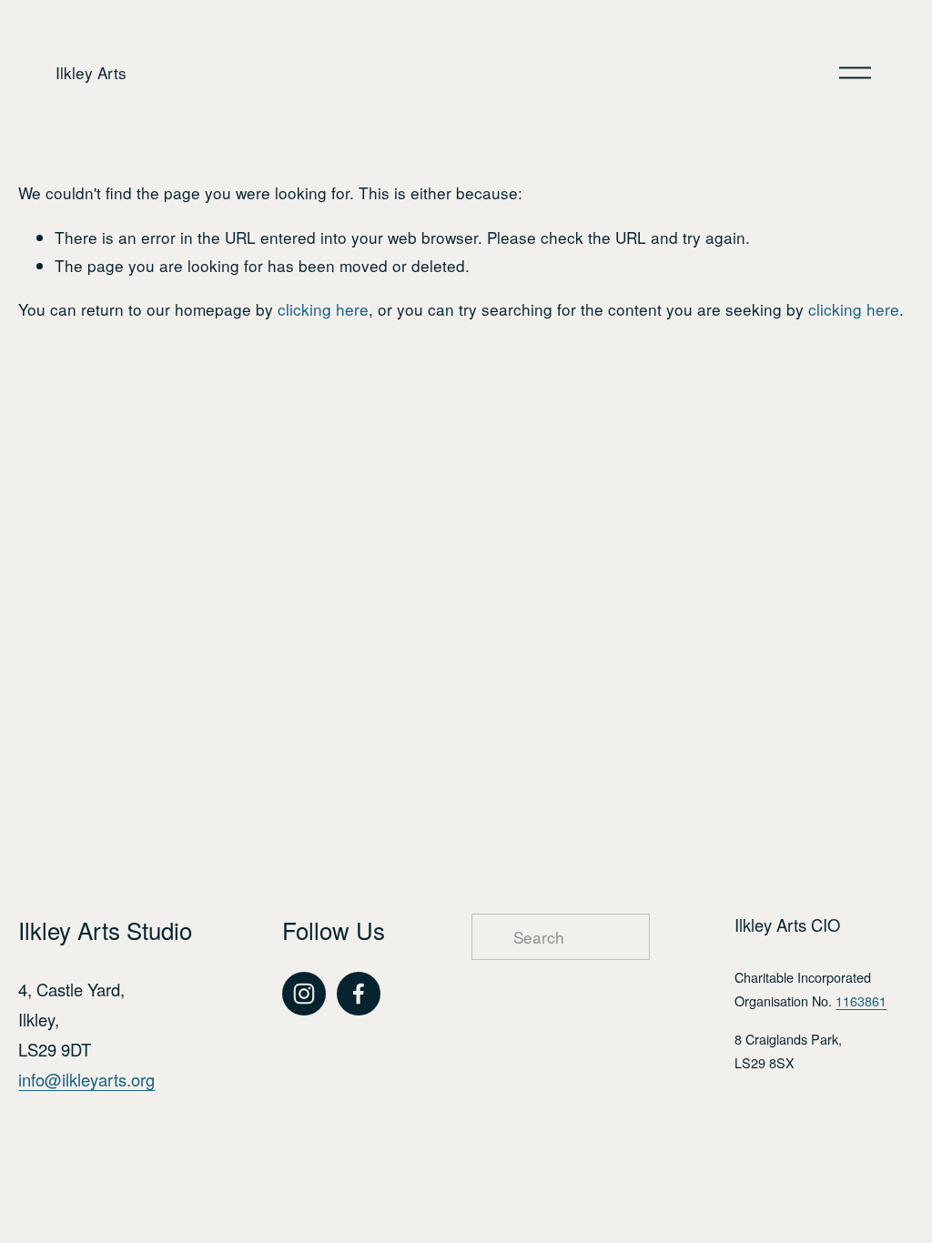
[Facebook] (358, 994)
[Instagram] (304, 994)
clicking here (323, 309)
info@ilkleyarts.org (86, 1079)
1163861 (861, 1000)
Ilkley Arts (91, 72)
